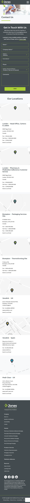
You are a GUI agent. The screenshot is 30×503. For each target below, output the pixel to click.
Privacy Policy (6, 500)
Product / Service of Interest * (9, 68)
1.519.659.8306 (9, 186)
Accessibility (19, 500)
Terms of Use (13, 500)
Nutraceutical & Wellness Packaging (11, 438)
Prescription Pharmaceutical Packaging (12, 433)
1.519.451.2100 (8, 136)
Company (6, 414)
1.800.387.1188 (11, 228)
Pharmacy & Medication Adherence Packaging (13, 431)
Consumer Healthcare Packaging (11, 436)
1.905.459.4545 (9, 268)
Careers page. (22, 39)
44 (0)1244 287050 (9, 308)
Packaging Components (9, 452)
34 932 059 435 (9, 348)
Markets (6, 428)
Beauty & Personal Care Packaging (11, 441)
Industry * (5, 53)
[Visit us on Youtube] (16, 477)
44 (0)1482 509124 (9, 389)
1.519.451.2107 (9, 140)
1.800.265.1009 (12, 184)
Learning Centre (7, 468)
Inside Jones (6, 471)
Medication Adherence (9, 459)
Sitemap (25, 500)
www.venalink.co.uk (7, 310)
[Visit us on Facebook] (9, 477)
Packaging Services (8, 455)
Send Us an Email (6, 142)
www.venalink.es (6, 350)
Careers (5, 424)
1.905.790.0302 (9, 226)
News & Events (7, 466)
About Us (6, 416)
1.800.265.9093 (12, 138)
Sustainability (7, 421)
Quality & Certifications (9, 419)
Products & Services (9, 447)
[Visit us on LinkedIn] (5, 477)
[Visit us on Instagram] (12, 477)
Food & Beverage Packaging (10, 443)
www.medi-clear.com (7, 391)
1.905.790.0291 (9, 231)
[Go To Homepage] (6, 2)
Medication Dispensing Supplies (10, 450)
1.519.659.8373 (8, 182)
